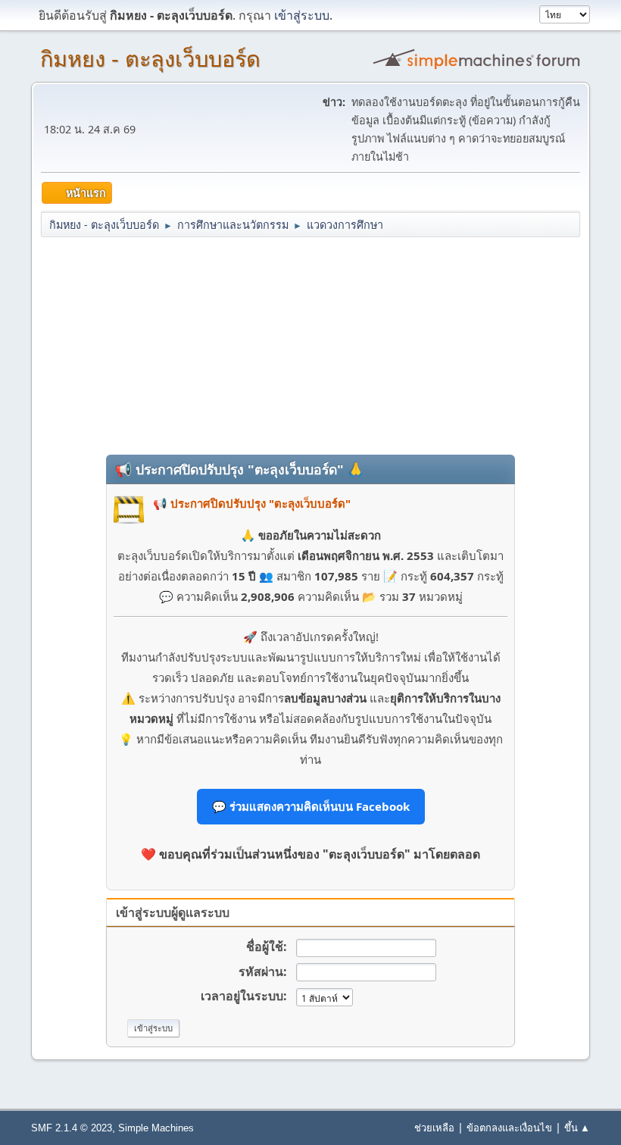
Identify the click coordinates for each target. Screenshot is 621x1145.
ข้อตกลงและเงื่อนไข (509, 1127)
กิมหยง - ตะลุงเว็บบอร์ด (150, 59)
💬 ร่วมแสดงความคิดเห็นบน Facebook (311, 806)
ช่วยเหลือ (434, 1127)
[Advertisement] (310, 345)
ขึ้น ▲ (577, 1127)
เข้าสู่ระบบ (301, 15)
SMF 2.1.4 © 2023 (71, 1128)
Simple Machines (156, 1128)
